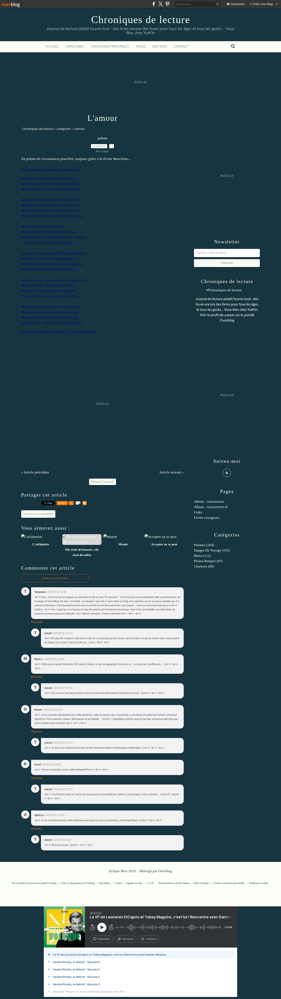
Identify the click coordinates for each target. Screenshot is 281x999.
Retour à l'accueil (103, 481)
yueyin (229, 315)
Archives (159, 46)
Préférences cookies (258, 883)
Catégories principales (110, 46)
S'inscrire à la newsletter (38, 514)
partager (127, 939)
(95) (208, 561)
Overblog (165, 871)
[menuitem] (52, 46)
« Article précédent (35, 472)
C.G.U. (150, 883)
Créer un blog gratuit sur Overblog (78, 883)
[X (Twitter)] (160, 4)
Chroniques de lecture (140, 19)
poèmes (102, 138)
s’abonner (104, 939)
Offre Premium (201, 883)
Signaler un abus (134, 883)
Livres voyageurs (206, 518)
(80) (204, 566)
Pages (140, 46)
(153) (212, 550)
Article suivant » (171, 472)
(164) (204, 545)
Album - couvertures (209, 502)
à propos (151, 939)
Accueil (52, 46)
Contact (181, 46)
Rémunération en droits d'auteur (174, 883)
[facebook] (153, 4)
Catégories (75, 46)
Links (198, 512)
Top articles (104, 883)
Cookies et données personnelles (229, 883)
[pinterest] (167, 4)
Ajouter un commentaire (55, 578)
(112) (202, 556)
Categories (63, 129)
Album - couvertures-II (211, 507)
